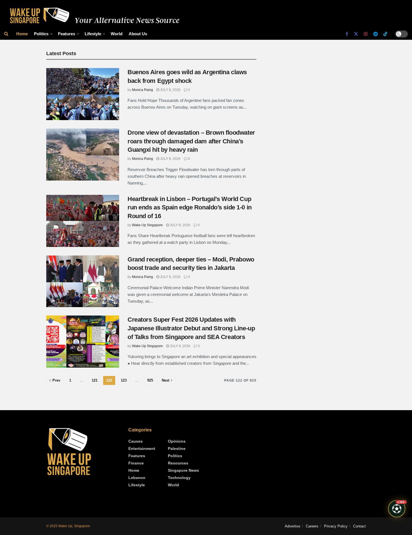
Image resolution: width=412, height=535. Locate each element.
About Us (138, 33)
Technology (179, 477)
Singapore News (183, 470)
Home (22, 33)
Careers (312, 526)
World (116, 33)
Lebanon (136, 477)
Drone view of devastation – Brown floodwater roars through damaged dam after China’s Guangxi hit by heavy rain (191, 141)
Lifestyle (93, 33)
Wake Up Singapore (147, 225)
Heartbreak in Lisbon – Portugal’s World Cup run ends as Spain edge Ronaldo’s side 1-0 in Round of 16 (190, 207)
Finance (136, 463)
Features (66, 33)
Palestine (177, 448)
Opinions (177, 441)
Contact (359, 526)
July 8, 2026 (169, 90)
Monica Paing (142, 90)
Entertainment (141, 448)
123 (124, 380)
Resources (178, 463)
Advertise (292, 526)
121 (95, 380)
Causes (135, 441)
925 (150, 380)
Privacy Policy (336, 526)
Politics (41, 33)
